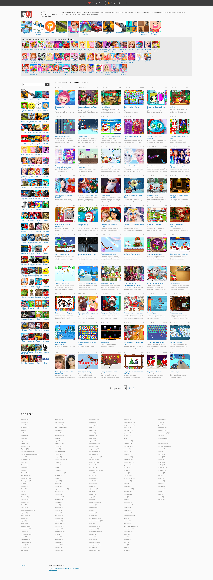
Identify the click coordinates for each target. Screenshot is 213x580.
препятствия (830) (94, 542)
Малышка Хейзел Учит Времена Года (63, 108)
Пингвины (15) (93, 507)
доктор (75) (58, 430)
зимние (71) (58, 462)
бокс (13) (23, 494)
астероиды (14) (25, 459)
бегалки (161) (25, 473)
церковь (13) (161, 481)
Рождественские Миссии (155, 283)
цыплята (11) (161, 483)
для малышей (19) (60, 425)
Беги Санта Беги (152, 195)
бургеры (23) (24, 507)
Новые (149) (92, 465)
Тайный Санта (105, 342)
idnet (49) (23, 430)
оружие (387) (93, 483)
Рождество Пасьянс (107, 283)
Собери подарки (175, 283)
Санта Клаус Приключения (87, 283)
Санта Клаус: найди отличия (110, 136)
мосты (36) (92, 438)
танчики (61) (127, 539)
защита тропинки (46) (61, 459)
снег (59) (126, 499)
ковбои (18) (58, 494)
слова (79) (126, 497)
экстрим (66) (161, 499)
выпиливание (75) (26, 528)
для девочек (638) (60, 422)
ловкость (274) (59, 526)
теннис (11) (127, 542)
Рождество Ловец (175, 313)
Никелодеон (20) (94, 459)
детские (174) (25, 547)
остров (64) (92, 486)
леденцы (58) (59, 518)
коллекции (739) (59, 497)
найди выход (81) (94, 449)
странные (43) (128, 521)
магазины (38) (59, 539)
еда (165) (57, 441)
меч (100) (92, 427)
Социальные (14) (128, 505)
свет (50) (126, 483)
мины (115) (92, 430)
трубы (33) (127, 550)
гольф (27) (24, 536)
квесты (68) (58, 486)
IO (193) (23, 433)
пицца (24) (92, 510)
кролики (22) (58, 513)
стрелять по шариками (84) (131, 526)
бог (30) (23, 491)
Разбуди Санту (83, 225)
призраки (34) (93, 547)
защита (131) (59, 454)
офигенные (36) (93, 489)
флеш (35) (161, 459)
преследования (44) (95, 544)
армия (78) (24, 457)
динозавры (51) (59, 419)
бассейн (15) (24, 470)
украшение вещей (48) (164, 433)
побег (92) (92, 523)
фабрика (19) (161, 449)
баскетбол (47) (25, 467)
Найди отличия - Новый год (179, 254)
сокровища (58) (128, 502)
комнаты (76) (59, 499)
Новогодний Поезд (84, 372)
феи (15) (160, 451)
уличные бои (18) (163, 438)
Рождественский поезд (108, 254)
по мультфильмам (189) (96, 521)
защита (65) (58, 457)
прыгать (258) (127, 433)
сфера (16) (127, 534)
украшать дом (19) (163, 430)
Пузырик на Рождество (108, 166)
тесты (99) (126, 544)
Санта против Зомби (62, 254)
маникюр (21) (59, 550)
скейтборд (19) (128, 491)
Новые (71, 39)
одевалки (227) (93, 478)
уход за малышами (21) (164, 446)
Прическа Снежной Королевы (134, 225)
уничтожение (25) (163, 443)
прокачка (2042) (128, 430)
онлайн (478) (93, 481)
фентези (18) (161, 454)
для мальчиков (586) (61, 427)
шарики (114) (161, 486)
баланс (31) (24, 465)
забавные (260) (59, 446)
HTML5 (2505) (25, 427)
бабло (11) (24, 462)
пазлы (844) (92, 494)
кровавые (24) (59, 507)
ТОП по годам (61, 39)
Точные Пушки (151, 313)
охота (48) (92, 491)
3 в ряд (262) (24, 422)
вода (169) (24, 521)
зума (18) (58, 470)
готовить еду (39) (26, 539)
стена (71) (126, 518)
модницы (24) (93, 435)
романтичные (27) (129, 462)
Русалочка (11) (128, 465)
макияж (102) (59, 544)
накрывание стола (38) (95, 457)
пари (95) (92, 499)
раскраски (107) (128, 446)
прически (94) (127, 419)
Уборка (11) (161, 422)
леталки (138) (59, 521)
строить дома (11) (129, 528)
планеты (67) (93, 515)
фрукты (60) (161, 462)
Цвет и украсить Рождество (64, 313)
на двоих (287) (93, 446)
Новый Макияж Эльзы (131, 166)
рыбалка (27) (127, 467)
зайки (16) (58, 449)
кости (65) (58, 505)
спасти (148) (127, 507)
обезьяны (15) (93, 467)
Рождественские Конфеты (155, 342)
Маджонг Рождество (176, 342)
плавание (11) (93, 513)
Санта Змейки (151, 166)
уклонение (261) (162, 427)
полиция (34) (93, 536)
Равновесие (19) (128, 441)
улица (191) (161, 435)
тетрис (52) (127, 547)
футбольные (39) (162, 467)
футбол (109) (161, 465)
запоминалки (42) (60, 451)
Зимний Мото (82, 136)
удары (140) (161, 425)
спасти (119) (127, 510)
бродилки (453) (25, 499)
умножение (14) (162, 441)
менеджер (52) (93, 425)
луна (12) (57, 534)
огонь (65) (92, 473)
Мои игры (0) (96, 3)
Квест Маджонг (106, 107)
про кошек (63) (128, 427)
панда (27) (92, 497)
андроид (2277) (25, 446)
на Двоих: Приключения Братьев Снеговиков (132, 255)
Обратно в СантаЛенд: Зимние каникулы (131, 108)
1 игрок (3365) (25, 419)
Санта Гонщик (174, 372)
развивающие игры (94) (96, 470)
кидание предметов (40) (62, 489)
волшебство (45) (26, 526)
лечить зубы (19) (60, 523)
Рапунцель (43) (128, 443)
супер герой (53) (128, 531)
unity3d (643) (24, 435)
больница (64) (25, 497)
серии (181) (127, 486)
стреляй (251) (127, 523)
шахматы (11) (162, 489)
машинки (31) (93, 422)
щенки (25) (161, 497)
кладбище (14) (59, 491)
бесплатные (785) (26, 478)
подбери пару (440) (94, 526)
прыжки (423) (127, 435)
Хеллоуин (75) (162, 470)
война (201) (24, 523)
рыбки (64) (127, 470)
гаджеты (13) (24, 531)
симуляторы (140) (129, 489)
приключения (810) (94, 550)
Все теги (23, 565)
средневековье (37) (129, 515)
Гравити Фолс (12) (26, 542)
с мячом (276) (128, 475)
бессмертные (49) (26, 481)
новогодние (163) (94, 462)
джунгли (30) (24, 550)
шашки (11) (161, 491)
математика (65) (94, 419)
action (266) (24, 425)
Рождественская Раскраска (133, 313)
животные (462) (59, 443)
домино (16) (58, 433)
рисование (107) (128, 457)
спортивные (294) (129, 513)
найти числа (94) (94, 454)
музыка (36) (92, 441)
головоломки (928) (26, 534)
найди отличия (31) (94, 451)
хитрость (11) (161, 473)
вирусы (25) (24, 518)
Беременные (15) (26, 475)
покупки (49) (92, 534)
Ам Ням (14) (24, 443)
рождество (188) (128, 459)
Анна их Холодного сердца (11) (29, 454)
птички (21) (127, 438)
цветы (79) (161, 478)
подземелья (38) (94, 528)
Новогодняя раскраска (154, 254)
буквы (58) (24, 505)
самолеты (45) (128, 481)
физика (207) (161, 457)
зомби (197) (58, 467)
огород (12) (92, 475)
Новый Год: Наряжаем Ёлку (87, 195)
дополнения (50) (59, 435)
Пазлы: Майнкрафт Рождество (176, 225)
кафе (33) (58, 483)
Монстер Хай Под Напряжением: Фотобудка (132, 284)
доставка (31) (59, 438)
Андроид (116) (25, 449)
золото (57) (58, 465)
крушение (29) (59, 515)
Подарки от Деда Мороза (63, 136)
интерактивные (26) (60, 473)
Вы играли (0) (115, 3)
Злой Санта (173, 107)
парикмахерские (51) (95, 502)
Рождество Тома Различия (110, 313)
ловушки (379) (59, 528)
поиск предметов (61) (95, 531)
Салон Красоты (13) (129, 478)
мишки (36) (92, 433)
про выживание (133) (129, 422)
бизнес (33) (24, 483)
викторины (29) (25, 515)
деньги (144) (24, 544)
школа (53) (161, 494)
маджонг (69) (59, 542)
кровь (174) (58, 510)
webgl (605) (24, 438)
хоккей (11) (161, 475)
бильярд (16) (24, 486)
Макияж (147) (59, 547)
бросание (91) (25, 502)
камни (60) (58, 478)
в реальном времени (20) (28, 510)
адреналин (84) (25, 441)
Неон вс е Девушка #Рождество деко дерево (63, 167)
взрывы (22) (24, 513)
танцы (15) (127, 536)
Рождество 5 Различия (154, 372)
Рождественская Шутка (109, 372)
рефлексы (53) (128, 454)
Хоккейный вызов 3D (62, 283)
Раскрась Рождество (154, 225)
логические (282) (60, 531)
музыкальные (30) (94, 443)
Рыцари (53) (127, 473)
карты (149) (58, 481)
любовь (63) (58, 536)
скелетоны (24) (128, 494)
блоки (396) (24, 489)
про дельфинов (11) (129, 425)
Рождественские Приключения (60, 343)
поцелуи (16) (93, 539)
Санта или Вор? (106, 195)
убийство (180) (162, 419)
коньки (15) (58, 502)
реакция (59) (127, 449)
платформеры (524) (95, 518)
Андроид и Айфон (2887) (28, 451)
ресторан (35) (127, 451)
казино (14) (58, 475)
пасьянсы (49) (93, 505)
